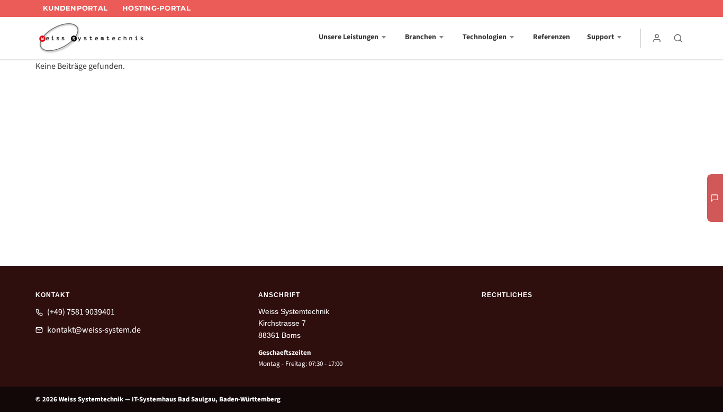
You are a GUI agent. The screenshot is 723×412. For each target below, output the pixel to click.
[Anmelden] (656, 38)
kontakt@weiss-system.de (94, 330)
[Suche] (678, 38)
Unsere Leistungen (348, 37)
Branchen (420, 37)
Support (600, 37)
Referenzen (551, 37)
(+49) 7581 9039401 (81, 312)
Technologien (485, 37)
